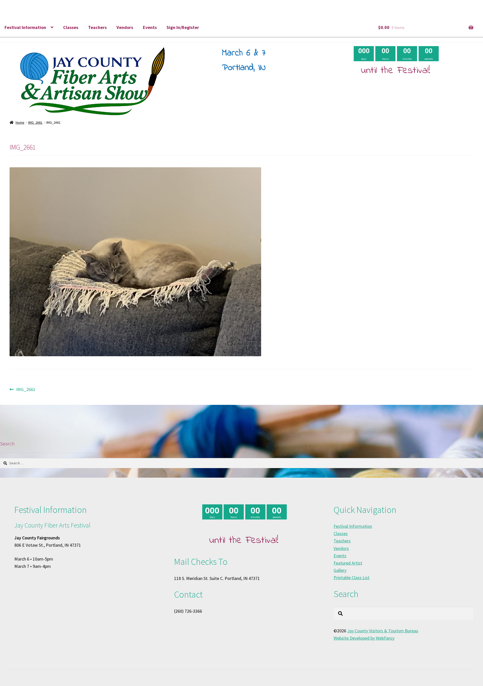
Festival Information (25, 27)
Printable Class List (352, 577)
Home (20, 122)
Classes (70, 27)
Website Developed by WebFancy (364, 638)
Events (150, 27)
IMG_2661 (35, 122)
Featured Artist (348, 563)
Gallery (340, 570)
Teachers (97, 27)
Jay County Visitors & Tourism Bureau (382, 631)
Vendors (124, 27)
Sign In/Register (183, 27)
